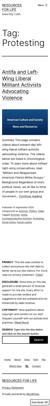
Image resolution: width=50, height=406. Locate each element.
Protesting (38, 218)
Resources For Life (19, 381)
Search (38, 339)
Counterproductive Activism (17, 218)
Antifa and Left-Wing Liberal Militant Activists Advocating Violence (21, 85)
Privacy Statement (13, 387)
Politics (33, 211)
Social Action (9, 222)
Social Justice (24, 222)
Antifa (24, 214)
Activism (23, 211)
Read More (21, 322)
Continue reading (30, 196)
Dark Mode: (38, 402)
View (39, 274)
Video (41, 211)
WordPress (32, 394)
